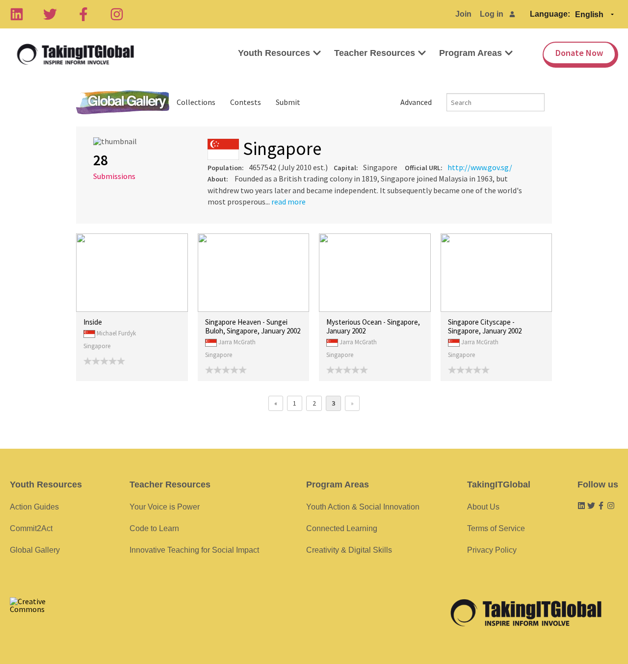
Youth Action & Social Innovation (362, 507)
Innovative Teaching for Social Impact (194, 550)
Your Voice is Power (165, 507)
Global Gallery (122, 102)
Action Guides (34, 507)
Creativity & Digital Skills (349, 550)
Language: (550, 14)
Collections (196, 102)
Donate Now (579, 52)
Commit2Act (31, 528)
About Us (483, 507)
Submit (288, 102)
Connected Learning (341, 528)
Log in (491, 14)
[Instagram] (117, 14)
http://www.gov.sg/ (479, 167)
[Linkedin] (17, 14)
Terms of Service (496, 528)
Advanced (416, 102)
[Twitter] (50, 14)
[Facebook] (83, 14)
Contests (245, 102)
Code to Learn (154, 528)
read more (288, 201)
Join (463, 14)
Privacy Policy (492, 550)
